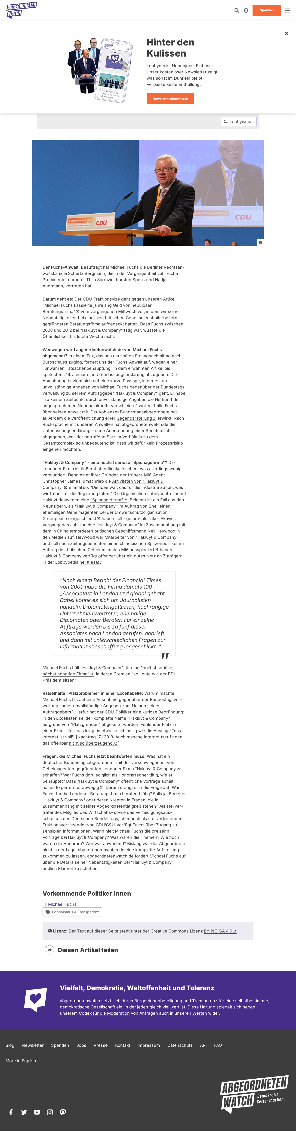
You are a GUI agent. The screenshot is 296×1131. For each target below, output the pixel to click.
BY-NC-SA (218, 931)
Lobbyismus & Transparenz (75, 912)
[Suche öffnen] (237, 10)
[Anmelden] (246, 10)
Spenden (60, 1045)
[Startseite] (22, 10)
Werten (199, 1013)
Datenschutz (180, 1045)
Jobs (81, 1045)
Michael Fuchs (62, 904)
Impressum (149, 1045)
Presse (101, 1045)
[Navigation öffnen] (287, 10)
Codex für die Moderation (104, 1013)
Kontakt (122, 1045)
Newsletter (33, 1045)
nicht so (91, 743)
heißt (88, 562)
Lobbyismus (242, 121)
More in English (21, 1060)
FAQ (218, 1045)
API (203, 1045)
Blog (10, 1045)
